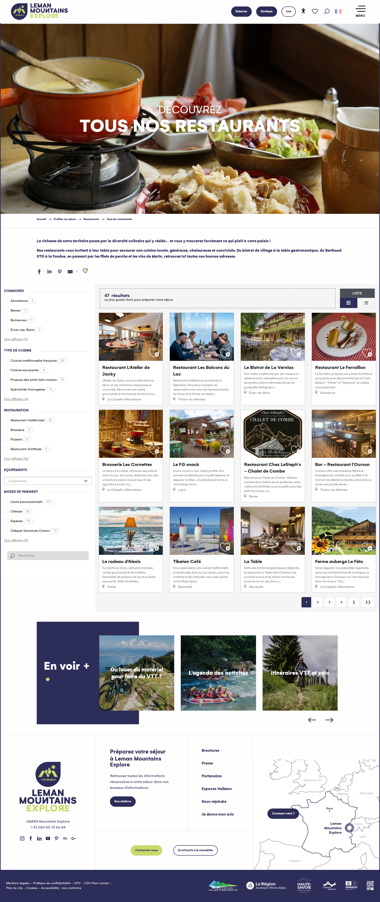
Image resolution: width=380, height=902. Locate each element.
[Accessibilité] (303, 10)
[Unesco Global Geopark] (351, 885)
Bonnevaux (21, 320)
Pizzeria (19, 439)
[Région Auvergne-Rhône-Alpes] (266, 885)
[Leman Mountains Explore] (39, 11)
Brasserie (20, 430)
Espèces (20, 521)
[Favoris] (315, 11)
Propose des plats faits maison (37, 380)
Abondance (22, 301)
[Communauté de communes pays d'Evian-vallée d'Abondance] (223, 885)
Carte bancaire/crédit (30, 502)
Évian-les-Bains (25, 330)
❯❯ (368, 602)
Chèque (20, 511)
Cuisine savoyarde (28, 370)
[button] (327, 11)
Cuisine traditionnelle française (37, 361)
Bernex (18, 310)
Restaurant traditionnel (31, 420)
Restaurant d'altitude (29, 449)
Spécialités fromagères (31, 389)
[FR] (338, 11)
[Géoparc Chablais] (329, 885)
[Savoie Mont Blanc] (304, 885)
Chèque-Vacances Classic (34, 531)
